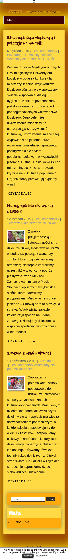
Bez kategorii (16, 55)
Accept (28, 555)
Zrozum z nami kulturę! (29, 353)
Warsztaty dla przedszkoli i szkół (30, 59)
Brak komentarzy (45, 51)
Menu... (12, 20)
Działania (46, 361)
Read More (42, 555)
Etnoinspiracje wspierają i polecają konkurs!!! (31, 40)
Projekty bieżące (40, 55)
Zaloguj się (21, 522)
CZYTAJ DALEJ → (21, 193)
